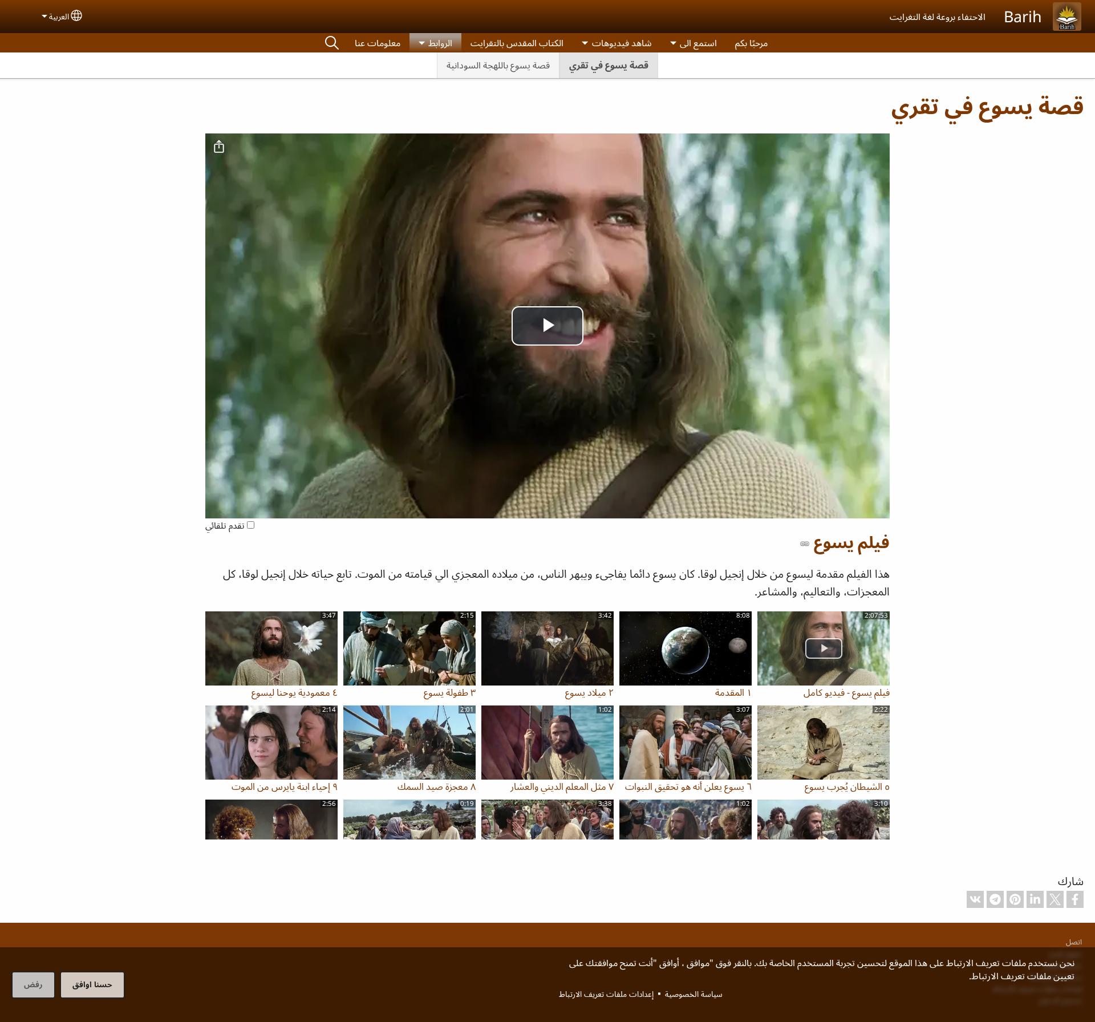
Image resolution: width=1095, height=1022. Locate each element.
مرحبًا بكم (751, 42)
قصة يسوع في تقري (608, 65)
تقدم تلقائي (226, 526)
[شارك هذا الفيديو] (219, 147)
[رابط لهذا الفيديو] (805, 543)
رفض (33, 984)
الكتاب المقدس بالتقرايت (517, 42)
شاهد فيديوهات (622, 42)
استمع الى (698, 42)
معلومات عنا (377, 42)
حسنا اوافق (92, 984)
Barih (1023, 16)
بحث (332, 42)
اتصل (1074, 941)
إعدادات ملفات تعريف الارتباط (606, 993)
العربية (59, 16)
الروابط (440, 42)
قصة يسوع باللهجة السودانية (498, 65)
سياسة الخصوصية (694, 993)
